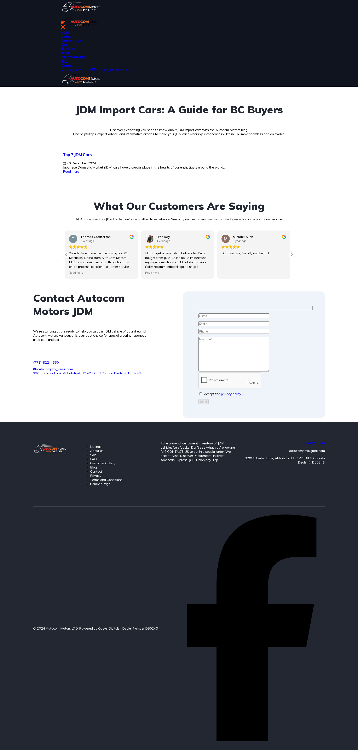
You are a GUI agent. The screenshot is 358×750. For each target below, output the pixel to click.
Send (203, 401)
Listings (66, 36)
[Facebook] (252, 740)
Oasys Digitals (109, 628)
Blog (64, 61)
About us (67, 53)
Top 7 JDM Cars (77, 154)
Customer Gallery (73, 57)
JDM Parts (68, 49)
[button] (292, 255)
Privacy (95, 475)
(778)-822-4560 (78, 70)
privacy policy (231, 394)
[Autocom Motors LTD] (81, 13)
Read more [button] (77, 272)
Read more (71, 171)
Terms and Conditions (106, 480)
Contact (67, 65)
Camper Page (71, 41)
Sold (64, 45)
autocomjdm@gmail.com (113, 70)
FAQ (93, 459)
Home (65, 32)
